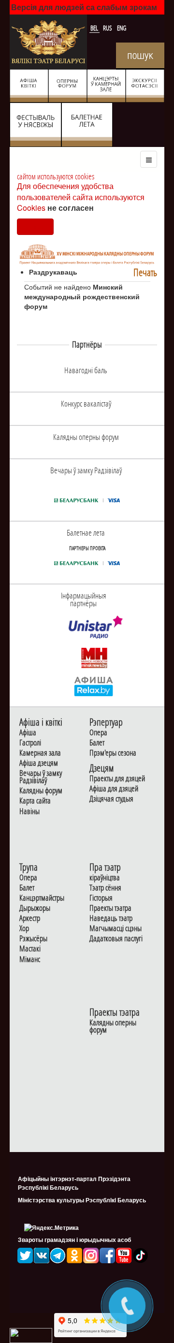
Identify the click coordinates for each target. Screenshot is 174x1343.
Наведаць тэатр (110, 918)
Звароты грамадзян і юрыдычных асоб (74, 1239)
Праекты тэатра (110, 908)
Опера (98, 732)
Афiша (27, 732)
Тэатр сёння (105, 887)
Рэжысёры (33, 938)
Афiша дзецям (38, 763)
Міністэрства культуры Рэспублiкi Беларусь (82, 1200)
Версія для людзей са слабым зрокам (84, 7)
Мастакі (30, 948)
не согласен (70, 207)
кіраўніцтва (104, 877)
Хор (24, 928)
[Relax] (94, 685)
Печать (145, 272)
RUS (108, 28)
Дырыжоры (34, 908)
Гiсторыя (101, 898)
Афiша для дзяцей (113, 788)
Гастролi (30, 742)
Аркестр (29, 918)
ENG (121, 28)
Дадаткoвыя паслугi (116, 938)
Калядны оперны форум (112, 1026)
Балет (96, 742)
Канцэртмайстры (41, 898)
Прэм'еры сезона (112, 753)
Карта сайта (35, 800)
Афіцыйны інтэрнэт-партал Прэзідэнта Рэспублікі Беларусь (74, 1183)
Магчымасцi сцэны (115, 928)
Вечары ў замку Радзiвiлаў (40, 777)
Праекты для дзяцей (117, 778)
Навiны (29, 811)
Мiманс (29, 959)
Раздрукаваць (53, 272)
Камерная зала (40, 753)
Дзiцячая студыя (111, 799)
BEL (95, 28)
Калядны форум (40, 790)
